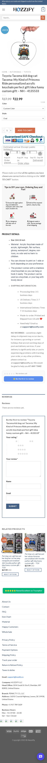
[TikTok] (22, 721)
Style (4, 114)
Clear (43, 102)
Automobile (15, 72)
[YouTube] (12, 721)
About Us (6, 601)
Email (8, 493)
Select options (10, 574)
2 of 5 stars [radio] (24, 441)
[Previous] (2, 557)
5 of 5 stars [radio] (12, 454)
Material (6, 621)
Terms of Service (9, 645)
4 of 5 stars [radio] (12, 449)
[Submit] (43, 18)
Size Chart (6, 616)
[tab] (23, 396)
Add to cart (25, 130)
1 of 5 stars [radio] (10, 441)
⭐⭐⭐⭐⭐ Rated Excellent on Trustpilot (23, 591)
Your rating (11, 437)
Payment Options (10, 650)
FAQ (4, 611)
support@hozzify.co (16, 677)
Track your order (9, 660)
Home (4, 72)
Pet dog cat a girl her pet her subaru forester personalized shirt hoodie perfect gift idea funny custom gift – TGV (34, 558)
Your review (12, 459)
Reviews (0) (7, 397)
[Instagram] (7, 721)
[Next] (45, 557)
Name (8, 481)
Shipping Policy (9, 655)
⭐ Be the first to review (23, 379)
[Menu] (3, 9)
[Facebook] (2, 721)
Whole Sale (7, 632)
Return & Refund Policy (12, 665)
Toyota (27, 72)
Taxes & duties (8, 670)
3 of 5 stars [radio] (12, 445)
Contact (5, 606)
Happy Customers (10, 627)
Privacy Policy (8, 640)
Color (4, 104)
